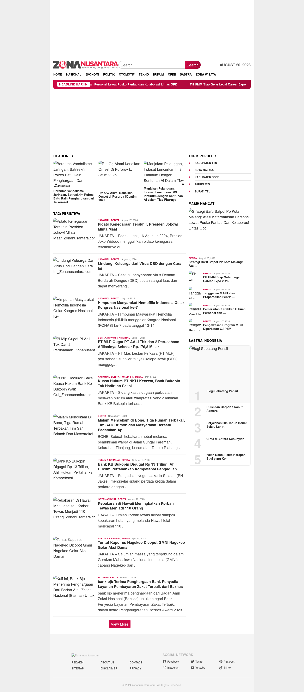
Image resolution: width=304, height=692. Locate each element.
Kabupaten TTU (206, 163)
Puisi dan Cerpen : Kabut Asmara (224, 408)
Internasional (107, 499)
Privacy (135, 668)
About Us (107, 662)
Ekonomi (103, 577)
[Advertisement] (152, 29)
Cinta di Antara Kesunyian (225, 439)
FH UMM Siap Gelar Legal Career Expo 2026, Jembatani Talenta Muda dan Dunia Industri (233, 84)
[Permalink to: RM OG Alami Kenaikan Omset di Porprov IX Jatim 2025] (119, 175)
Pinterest (229, 661)
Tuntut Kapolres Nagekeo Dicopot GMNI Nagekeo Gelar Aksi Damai (141, 545)
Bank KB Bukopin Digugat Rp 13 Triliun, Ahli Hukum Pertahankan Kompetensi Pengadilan (137, 466)
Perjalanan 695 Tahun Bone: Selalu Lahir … (226, 424)
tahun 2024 (202, 184)
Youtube (200, 667)
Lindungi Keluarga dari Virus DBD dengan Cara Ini (139, 266)
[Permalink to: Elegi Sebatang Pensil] (220, 366)
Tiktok (227, 667)
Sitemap (78, 668)
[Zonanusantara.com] (85, 64)
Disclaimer (109, 668)
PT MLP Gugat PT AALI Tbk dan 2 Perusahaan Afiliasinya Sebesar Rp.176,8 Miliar (138, 344)
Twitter (199, 661)
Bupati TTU (202, 191)
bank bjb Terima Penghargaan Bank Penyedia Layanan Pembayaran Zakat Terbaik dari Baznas (140, 584)
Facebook (173, 661)
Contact (136, 662)
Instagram (173, 667)
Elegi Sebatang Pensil (222, 391)
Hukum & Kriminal (118, 337)
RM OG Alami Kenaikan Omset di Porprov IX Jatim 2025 (117, 196)
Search (193, 64)
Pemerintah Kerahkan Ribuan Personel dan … (224, 311)
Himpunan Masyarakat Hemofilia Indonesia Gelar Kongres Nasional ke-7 (141, 305)
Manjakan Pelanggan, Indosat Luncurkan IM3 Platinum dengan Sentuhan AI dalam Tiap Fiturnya (163, 193)
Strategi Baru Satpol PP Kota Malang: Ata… (216, 263)
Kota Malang (204, 170)
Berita (115, 220)
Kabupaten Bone (207, 177)
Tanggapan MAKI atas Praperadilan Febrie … (219, 295)
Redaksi (78, 662)
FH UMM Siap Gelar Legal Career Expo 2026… (221, 279)
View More (119, 624)
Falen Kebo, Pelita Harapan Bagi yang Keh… (225, 456)
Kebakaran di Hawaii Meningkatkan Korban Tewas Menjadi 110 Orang (136, 506)
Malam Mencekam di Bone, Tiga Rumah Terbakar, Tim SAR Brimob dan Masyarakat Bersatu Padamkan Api (141, 424)
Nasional (104, 220)
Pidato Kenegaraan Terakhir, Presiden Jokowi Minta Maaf (138, 226)
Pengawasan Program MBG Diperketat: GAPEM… (223, 326)
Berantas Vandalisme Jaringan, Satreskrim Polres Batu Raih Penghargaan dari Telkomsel (73, 196)
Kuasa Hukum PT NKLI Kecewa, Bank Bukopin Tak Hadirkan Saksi (139, 383)
